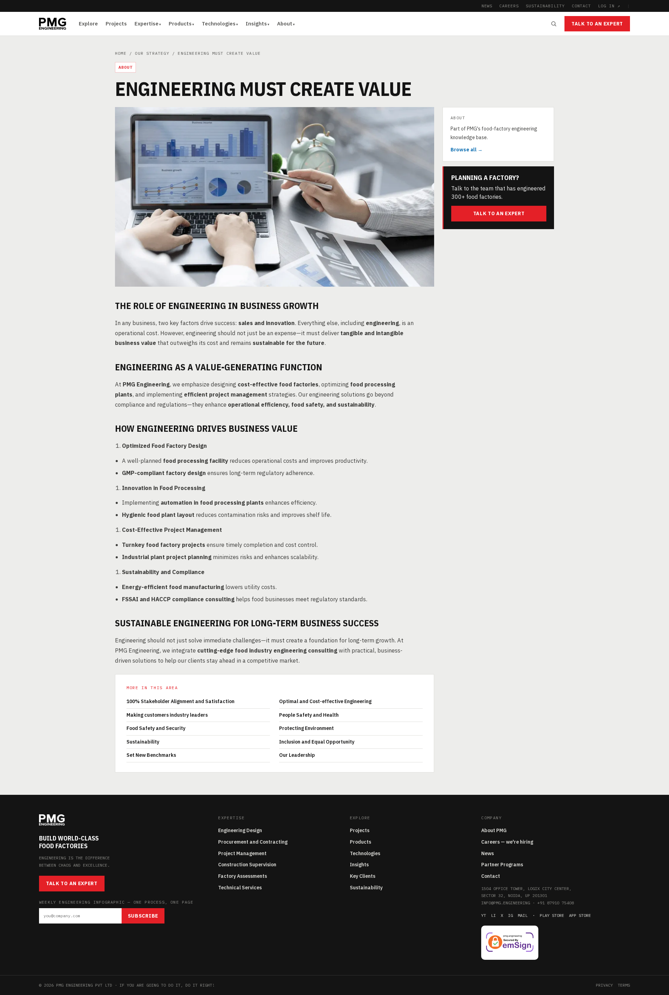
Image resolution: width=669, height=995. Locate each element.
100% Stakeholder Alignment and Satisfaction (180, 701)
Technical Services (240, 887)
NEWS (487, 5)
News (487, 853)
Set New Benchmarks (151, 755)
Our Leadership (297, 755)
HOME (120, 53)
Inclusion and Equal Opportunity (316, 742)
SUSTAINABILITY (545, 5)
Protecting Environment (306, 728)
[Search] (554, 24)
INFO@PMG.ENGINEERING (505, 902)
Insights (256, 23)
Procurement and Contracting (252, 842)
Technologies (219, 23)
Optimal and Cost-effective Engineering (325, 701)
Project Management (242, 853)
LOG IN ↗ (609, 5)
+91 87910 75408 (555, 902)
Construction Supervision (247, 864)
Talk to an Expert (597, 24)
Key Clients (362, 876)
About (284, 23)
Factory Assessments (242, 876)
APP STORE (580, 915)
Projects (116, 23)
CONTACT (581, 5)
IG (510, 915)
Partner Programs (502, 864)
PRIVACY (604, 985)
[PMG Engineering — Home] (52, 24)
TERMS (624, 985)
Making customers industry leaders (167, 715)
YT (483, 915)
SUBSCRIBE (143, 916)
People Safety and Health (309, 715)
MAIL (523, 915)
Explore (88, 23)
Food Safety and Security (155, 728)
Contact (490, 876)
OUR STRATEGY (152, 53)
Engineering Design (240, 830)
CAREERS (509, 5)
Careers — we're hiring (507, 842)
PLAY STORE (552, 915)
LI (493, 915)
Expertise (146, 23)
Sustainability (142, 742)
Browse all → (467, 149)
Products (180, 23)
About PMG (494, 830)
